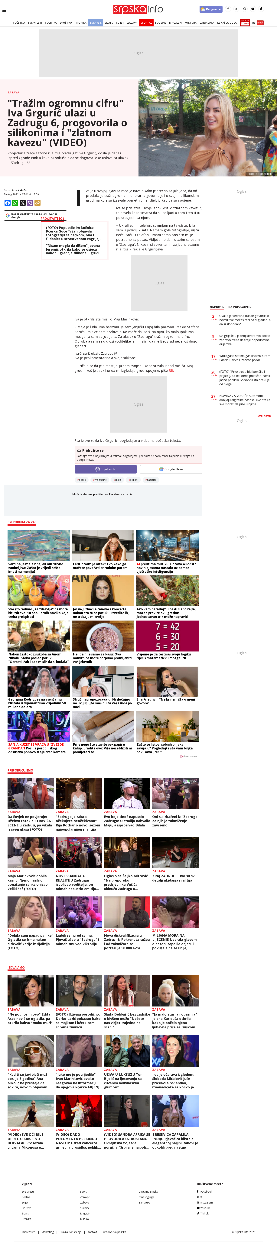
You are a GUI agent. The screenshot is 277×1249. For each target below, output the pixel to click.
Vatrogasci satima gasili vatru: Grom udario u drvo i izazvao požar (244, 358)
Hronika (80, 22)
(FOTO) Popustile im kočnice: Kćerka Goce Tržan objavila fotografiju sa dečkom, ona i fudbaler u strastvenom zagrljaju (74, 233)
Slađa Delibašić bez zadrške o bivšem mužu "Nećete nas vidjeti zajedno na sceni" (127, 1020)
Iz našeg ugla (227, 22)
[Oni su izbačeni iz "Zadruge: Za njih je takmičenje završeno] (175, 793)
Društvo (66, 22)
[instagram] (245, 9)
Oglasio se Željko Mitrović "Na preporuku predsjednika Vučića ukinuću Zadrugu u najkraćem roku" (126, 882)
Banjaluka (207, 22)
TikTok (204, 1213)
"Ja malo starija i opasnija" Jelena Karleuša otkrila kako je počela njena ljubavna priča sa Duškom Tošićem (174, 1020)
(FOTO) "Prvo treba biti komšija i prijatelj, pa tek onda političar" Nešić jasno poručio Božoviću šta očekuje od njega (245, 378)
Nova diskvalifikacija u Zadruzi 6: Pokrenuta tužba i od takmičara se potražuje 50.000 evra (127, 941)
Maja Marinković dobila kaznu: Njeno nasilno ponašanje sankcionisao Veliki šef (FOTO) (28, 882)
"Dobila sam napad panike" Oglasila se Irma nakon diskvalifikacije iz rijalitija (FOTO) (30, 941)
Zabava (132, 22)
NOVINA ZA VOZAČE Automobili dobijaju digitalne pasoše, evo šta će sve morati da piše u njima (244, 400)
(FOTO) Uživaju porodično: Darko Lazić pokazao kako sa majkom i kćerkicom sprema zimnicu (78, 1020)
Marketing (47, 1232)
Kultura (191, 22)
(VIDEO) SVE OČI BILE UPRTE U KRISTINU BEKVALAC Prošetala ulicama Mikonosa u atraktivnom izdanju (25, 1140)
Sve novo (264, 416)
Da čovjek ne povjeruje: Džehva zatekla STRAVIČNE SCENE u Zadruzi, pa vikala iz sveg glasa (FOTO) (31, 823)
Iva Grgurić (100, 479)
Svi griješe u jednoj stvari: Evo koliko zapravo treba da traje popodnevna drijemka (244, 340)
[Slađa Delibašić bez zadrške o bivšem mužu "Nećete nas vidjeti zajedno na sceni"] (127, 991)
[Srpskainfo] (138, 9)
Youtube (205, 1208)
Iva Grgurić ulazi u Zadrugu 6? (96, 353)
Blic (171, 370)
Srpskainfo (19, 190)
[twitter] (236, 9)
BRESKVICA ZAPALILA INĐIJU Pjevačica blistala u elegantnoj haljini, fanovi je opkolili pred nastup (175, 1140)
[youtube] (253, 9)
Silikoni (134, 479)
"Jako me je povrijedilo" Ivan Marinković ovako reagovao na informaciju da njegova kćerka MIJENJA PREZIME (79, 1080)
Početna (19, 22)
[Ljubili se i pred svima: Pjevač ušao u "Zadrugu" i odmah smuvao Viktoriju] (79, 912)
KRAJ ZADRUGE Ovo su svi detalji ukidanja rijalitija (173, 878)
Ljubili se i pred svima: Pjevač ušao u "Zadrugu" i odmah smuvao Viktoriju (77, 939)
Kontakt (92, 1232)
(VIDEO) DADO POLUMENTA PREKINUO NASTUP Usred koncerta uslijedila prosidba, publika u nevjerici (78, 1140)
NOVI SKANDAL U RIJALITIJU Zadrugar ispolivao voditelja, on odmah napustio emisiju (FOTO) (76, 882)
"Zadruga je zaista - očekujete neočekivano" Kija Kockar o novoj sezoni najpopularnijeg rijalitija (78, 823)
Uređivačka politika (114, 1232)
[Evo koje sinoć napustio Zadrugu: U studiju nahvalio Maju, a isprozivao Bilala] (127, 793)
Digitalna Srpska (148, 1191)
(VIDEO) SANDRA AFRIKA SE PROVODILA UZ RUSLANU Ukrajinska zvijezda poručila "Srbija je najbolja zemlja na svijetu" (127, 1140)
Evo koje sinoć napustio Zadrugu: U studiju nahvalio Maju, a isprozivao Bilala (127, 821)
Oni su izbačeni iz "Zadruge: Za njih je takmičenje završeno (175, 821)
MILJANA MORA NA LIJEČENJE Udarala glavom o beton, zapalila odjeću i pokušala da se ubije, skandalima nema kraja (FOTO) (174, 941)
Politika (51, 22)
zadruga (152, 479)
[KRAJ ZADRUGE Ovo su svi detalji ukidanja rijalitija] (175, 852)
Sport (83, 1191)
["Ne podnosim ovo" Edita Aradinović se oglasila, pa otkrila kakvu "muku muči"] (31, 991)
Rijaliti (118, 479)
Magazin (175, 22)
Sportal (146, 22)
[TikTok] (261, 9)
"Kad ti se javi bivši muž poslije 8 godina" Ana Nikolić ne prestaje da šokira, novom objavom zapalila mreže (27, 1080)
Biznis (109, 22)
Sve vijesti (35, 22)
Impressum (28, 1232)
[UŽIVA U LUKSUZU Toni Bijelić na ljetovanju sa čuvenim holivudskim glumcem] (127, 1051)
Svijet (120, 22)
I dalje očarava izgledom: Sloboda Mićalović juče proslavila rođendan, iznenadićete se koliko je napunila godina (173, 1080)
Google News (174, 469)
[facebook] (228, 9)
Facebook (206, 1191)
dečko (82, 479)
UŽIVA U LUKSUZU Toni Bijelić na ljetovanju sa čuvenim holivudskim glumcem (123, 1080)
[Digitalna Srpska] (244, 22)
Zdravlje (96, 22)
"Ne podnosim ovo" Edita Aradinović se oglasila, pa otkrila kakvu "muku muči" (30, 1018)
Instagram (206, 1202)
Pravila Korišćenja (70, 1232)
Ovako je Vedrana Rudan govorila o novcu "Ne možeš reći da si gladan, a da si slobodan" (245, 320)
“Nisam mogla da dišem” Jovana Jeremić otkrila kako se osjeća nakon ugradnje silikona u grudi (73, 249)
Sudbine (160, 22)
